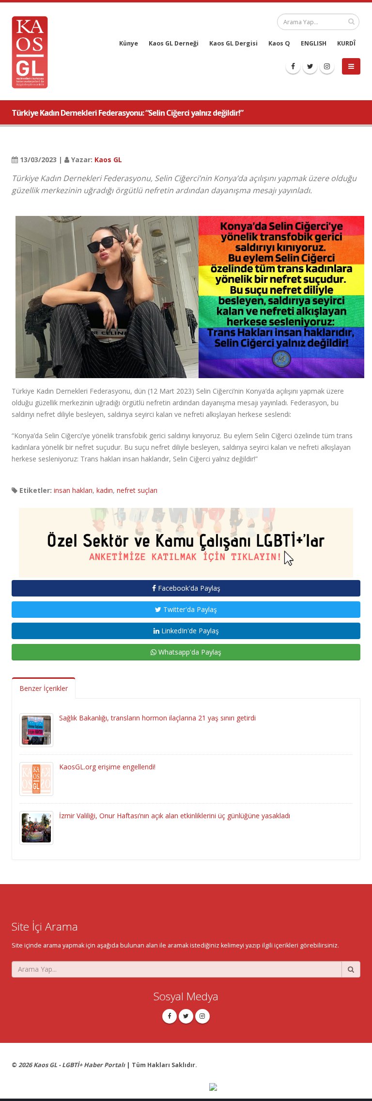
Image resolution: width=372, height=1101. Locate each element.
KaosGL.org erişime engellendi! (107, 766)
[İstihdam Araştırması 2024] (186, 538)
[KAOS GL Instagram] (327, 66)
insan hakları (73, 490)
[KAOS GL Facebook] (293, 66)
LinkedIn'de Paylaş (189, 630)
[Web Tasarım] (284, 1088)
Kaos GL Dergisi (233, 43)
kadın (104, 490)
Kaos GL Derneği (174, 43)
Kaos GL (108, 159)
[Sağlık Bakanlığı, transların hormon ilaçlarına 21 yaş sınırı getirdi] (36, 729)
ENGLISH (313, 43)
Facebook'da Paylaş (188, 588)
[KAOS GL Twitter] (310, 66)
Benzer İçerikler (43, 688)
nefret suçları (137, 490)
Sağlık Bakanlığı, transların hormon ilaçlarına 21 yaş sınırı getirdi (157, 717)
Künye (128, 43)
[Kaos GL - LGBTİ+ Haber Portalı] (33, 51)
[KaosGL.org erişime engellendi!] (36, 777)
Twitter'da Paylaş (189, 609)
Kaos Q (279, 43)
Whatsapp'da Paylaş (188, 652)
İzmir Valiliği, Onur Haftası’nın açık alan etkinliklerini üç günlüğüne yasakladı (174, 815)
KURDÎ (346, 43)
